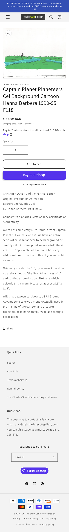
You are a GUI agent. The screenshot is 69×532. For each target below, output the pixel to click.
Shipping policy (46, 524)
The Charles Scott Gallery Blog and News (32, 397)
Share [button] (10, 328)
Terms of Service (17, 379)
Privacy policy (49, 518)
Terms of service (26, 524)
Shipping (7, 123)
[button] (8, 17)
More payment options (34, 184)
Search (11, 362)
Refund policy (15, 388)
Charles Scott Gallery (32, 513)
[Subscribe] (53, 457)
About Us (12, 371)
